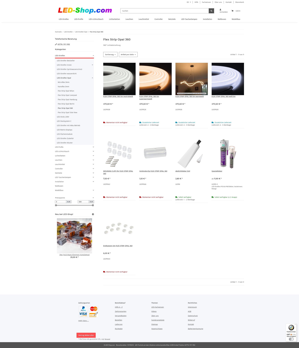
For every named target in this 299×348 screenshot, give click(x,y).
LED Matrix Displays (64, 130)
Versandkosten (120, 316)
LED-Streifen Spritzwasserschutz (69, 69)
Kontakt (229, 2)
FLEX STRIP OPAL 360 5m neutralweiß (118, 96)
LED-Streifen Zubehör (65, 138)
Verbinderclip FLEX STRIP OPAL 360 (153, 171)
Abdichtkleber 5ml (182, 171)
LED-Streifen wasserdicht (67, 73)
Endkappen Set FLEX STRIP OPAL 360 (117, 246)
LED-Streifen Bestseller (66, 60)
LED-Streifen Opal (64, 78)
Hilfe (196, 2)
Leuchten (58, 160)
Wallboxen (59, 186)
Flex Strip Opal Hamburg (67, 99)
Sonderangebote (157, 320)
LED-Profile (59, 147)
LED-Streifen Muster (65, 143)
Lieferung (118, 324)
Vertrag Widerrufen (86, 335)
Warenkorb (239, 2)
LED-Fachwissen (157, 307)
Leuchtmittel (60, 164)
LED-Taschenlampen (63, 177)
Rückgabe (119, 329)
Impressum (192, 307)
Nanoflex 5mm (63, 86)
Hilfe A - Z (119, 307)
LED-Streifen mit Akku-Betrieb (68, 125)
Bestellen (118, 320)
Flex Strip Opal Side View (67, 112)
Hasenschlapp (156, 329)
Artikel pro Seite (127, 54)
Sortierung (109, 54)
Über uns (218, 2)
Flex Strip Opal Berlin (66, 104)
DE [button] (188, 2)
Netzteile (58, 173)
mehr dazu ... (83, 320)
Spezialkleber (217, 171)
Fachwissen (206, 2)
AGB (189, 311)
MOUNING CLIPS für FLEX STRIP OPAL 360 (118, 172)
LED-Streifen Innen (64, 65)
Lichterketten (60, 156)
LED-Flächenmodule (64, 134)
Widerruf (191, 320)
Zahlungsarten (120, 311)
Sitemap (154, 324)
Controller (59, 169)
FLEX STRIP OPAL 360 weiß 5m (223, 96)
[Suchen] (211, 10)
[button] (224, 10)
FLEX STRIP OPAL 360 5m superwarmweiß (149, 97)
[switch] (291, 339)
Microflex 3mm (63, 82)
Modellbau (59, 190)
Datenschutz (193, 316)
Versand (107, 339)
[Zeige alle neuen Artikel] (93, 214)
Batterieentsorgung (195, 329)
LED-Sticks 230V (63, 117)
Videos (154, 311)
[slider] (56, 205)
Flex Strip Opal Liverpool (67, 95)
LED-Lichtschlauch (62, 151)
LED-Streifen (60, 55)
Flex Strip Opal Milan (66, 91)
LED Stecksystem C (64, 121)
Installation (59, 181)
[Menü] (295, 324)
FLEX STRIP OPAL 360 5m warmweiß (189, 96)
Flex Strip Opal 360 (65, 108)
